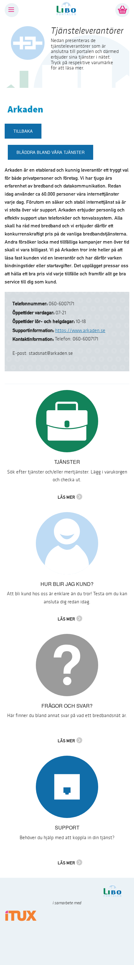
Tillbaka (23, 131)
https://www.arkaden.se (80, 330)
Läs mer (66, 497)
